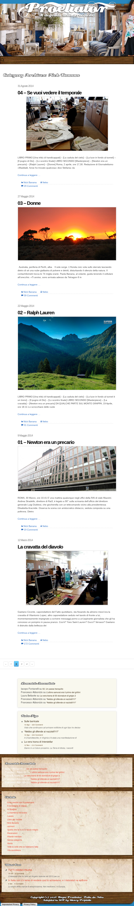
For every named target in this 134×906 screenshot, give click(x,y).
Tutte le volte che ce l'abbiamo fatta (22, 846)
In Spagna (12, 809)
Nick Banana (30, 182)
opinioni (11, 826)
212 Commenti (37, 745)
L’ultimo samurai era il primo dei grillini (63, 692)
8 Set (10, 884)
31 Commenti (31, 425)
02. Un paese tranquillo (52, 688)
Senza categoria (14, 839)
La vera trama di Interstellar (38, 741)
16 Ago (27, 735)
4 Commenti (18, 884)
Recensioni (12, 833)
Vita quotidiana (14, 850)
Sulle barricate (31, 721)
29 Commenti (31, 186)
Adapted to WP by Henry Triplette (67, 900)
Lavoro (10, 816)
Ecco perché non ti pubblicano (20, 802)
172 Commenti (31, 643)
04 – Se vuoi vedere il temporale (50, 92)
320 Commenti (37, 725)
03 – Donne (29, 203)
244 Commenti (37, 735)
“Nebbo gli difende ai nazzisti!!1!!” (61, 699)
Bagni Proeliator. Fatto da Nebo (80, 897)
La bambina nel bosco (17, 812)
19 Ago (27, 725)
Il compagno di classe (17, 805)
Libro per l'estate (14, 819)
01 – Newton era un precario (46, 442)
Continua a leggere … (29, 175)
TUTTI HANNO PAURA (20, 870)
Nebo (45, 182)
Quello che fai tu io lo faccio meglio (22, 829)
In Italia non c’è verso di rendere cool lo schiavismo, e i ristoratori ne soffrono (47, 880)
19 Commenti (31, 529)
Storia (10, 843)
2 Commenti (19, 873)
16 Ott (10, 873)
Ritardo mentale (14, 836)
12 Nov (27, 745)
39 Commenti (31, 295)
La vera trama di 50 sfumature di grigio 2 (58, 695)
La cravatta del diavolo (40, 546)
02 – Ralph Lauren (36, 312)
